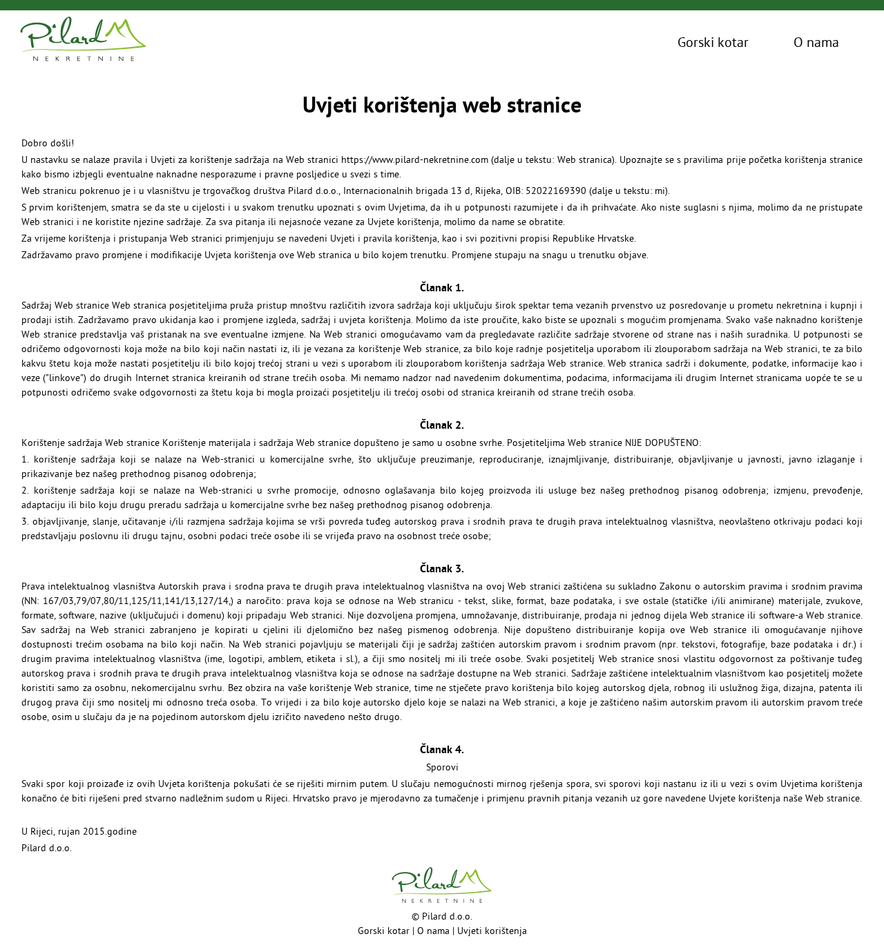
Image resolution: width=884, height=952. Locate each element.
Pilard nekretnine (85, 39)
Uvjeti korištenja (492, 931)
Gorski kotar (713, 42)
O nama (816, 42)
